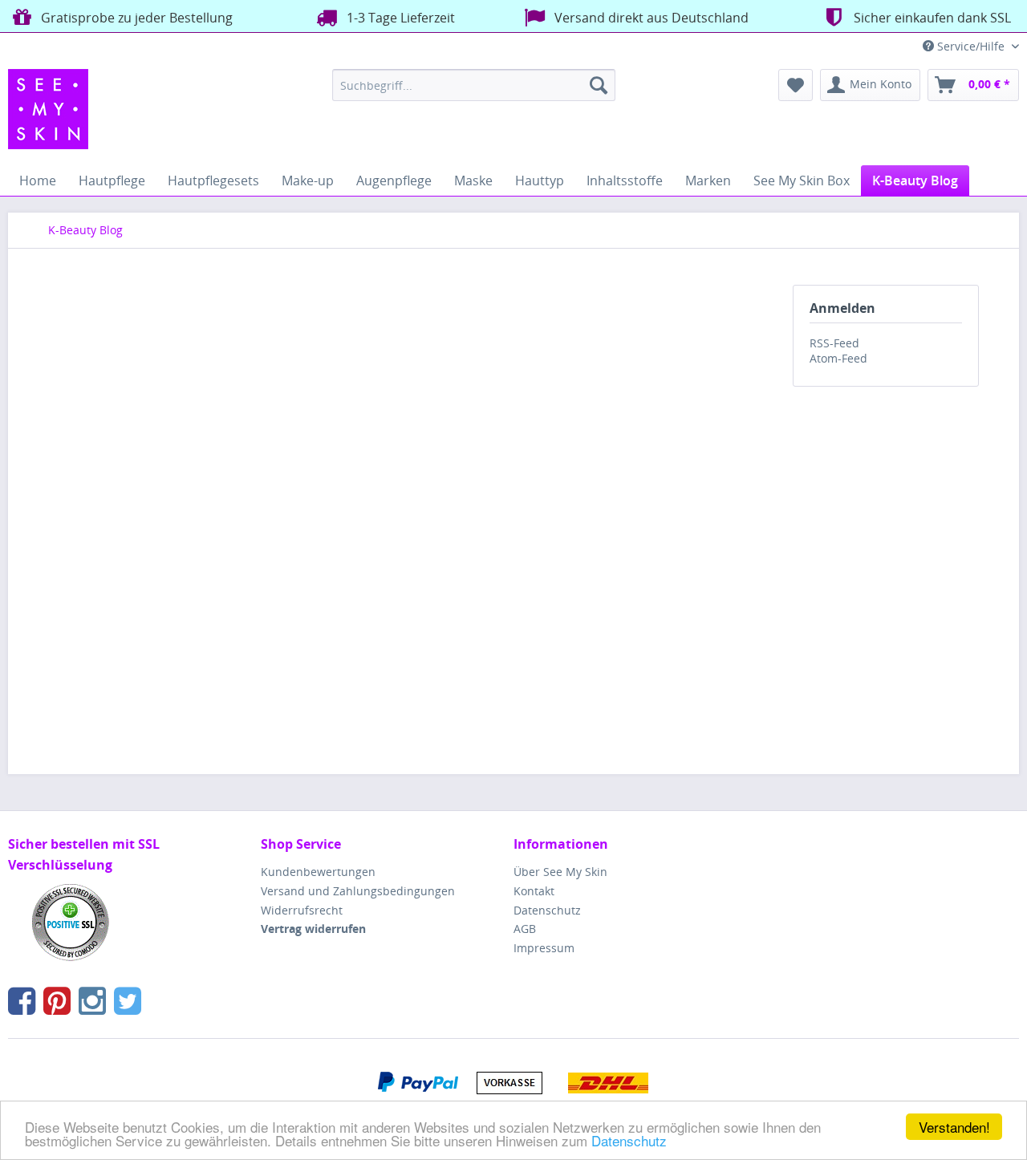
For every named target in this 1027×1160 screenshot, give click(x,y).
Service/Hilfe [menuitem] (971, 46)
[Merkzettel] (795, 85)
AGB (525, 928)
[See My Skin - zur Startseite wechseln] (48, 109)
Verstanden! (954, 1127)
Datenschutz (629, 1140)
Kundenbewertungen (318, 871)
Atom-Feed (838, 358)
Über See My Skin (560, 871)
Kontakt (534, 890)
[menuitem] (473, 85)
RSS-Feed (834, 343)
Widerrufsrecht (302, 910)
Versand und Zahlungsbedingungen (358, 890)
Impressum (544, 947)
